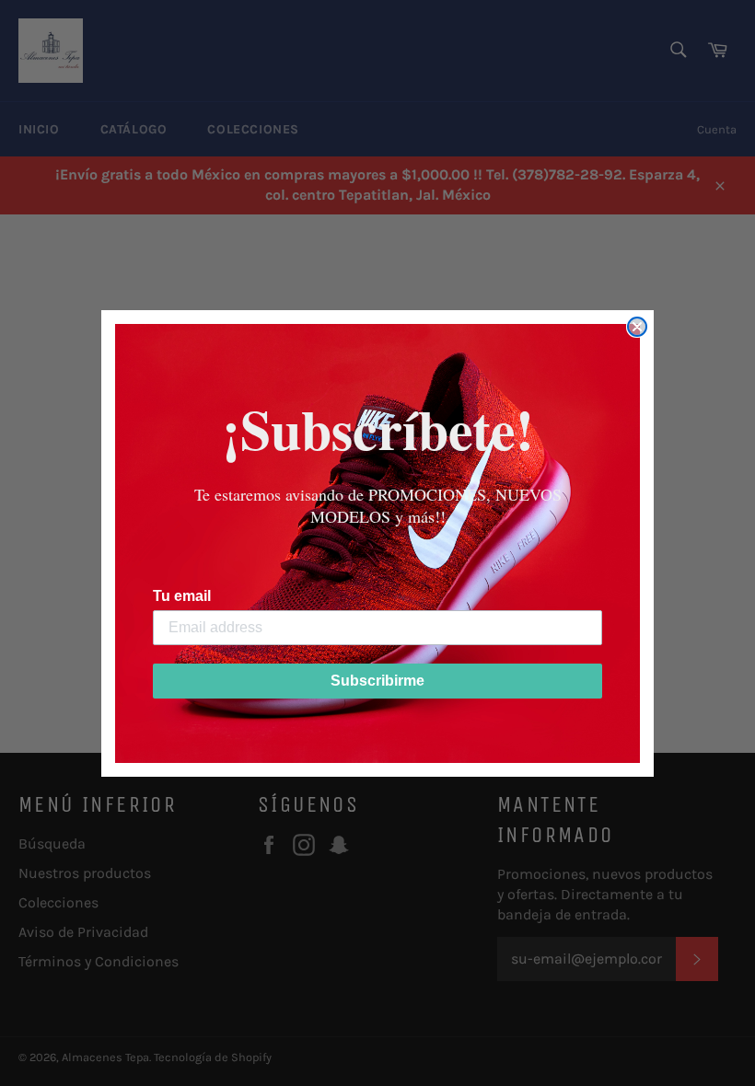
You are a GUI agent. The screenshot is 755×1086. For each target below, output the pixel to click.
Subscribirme (377, 680)
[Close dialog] (637, 327)
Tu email (182, 596)
